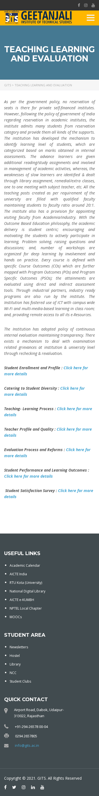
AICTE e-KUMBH (22, 599)
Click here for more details (28, 476)
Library (15, 664)
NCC (13, 672)
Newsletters (19, 647)
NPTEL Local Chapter (26, 608)
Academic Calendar (25, 565)
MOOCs (16, 617)
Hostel (15, 655)
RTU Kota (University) (26, 582)
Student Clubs (20, 681)
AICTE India (18, 574)
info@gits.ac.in (27, 745)
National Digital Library (27, 591)
